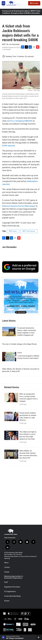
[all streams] (39, 637)
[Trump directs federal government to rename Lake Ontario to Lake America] (11, 416)
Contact (7, 567)
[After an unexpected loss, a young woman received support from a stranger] (11, 397)
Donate (35, 3)
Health (19, 353)
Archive (6, 601)
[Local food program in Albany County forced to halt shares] (9, 356)
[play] (3, 637)
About (6, 562)
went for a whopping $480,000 (19, 121)
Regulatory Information (12, 587)
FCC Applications (10, 591)
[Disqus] (21, 496)
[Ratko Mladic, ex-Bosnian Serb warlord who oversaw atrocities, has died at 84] (11, 454)
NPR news (13, 231)
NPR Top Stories (29, 231)
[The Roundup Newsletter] (21, 296)
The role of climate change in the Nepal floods (19, 344)
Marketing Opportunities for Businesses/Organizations (13, 577)
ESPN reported (8, 145)
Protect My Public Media (12, 596)
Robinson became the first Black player (18, 206)
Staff (6, 582)
